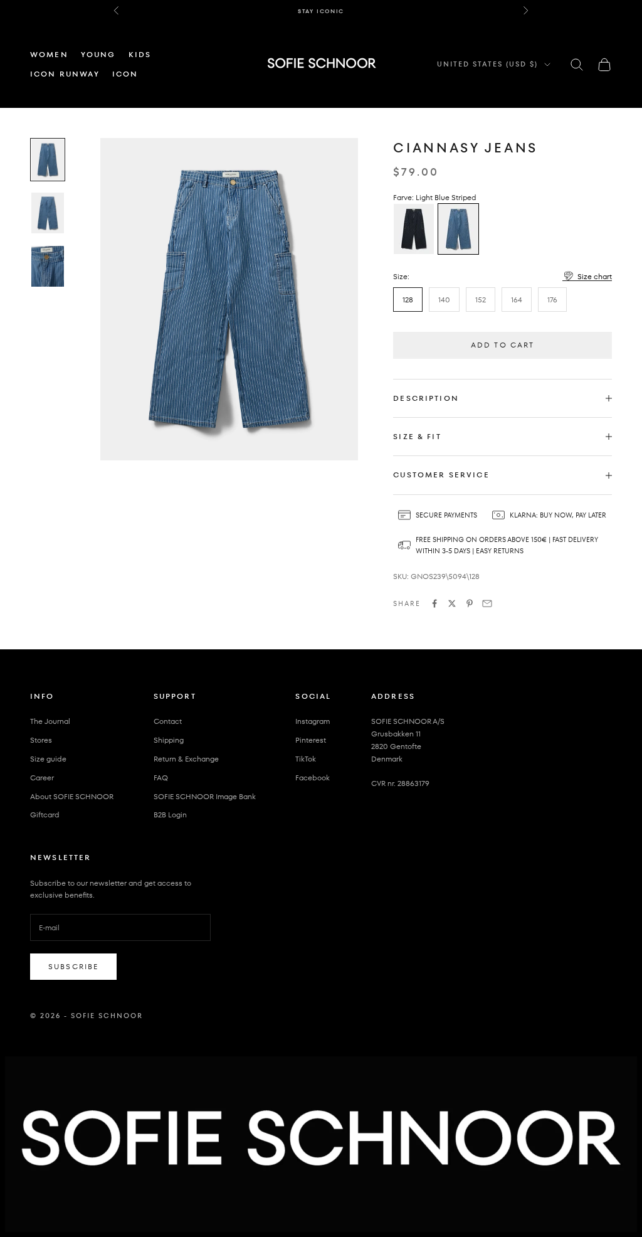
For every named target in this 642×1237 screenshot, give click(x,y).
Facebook (312, 777)
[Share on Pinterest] (470, 603)
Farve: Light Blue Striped (434, 197)
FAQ (161, 777)
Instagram (312, 721)
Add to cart (503, 344)
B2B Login (170, 814)
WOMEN (49, 54)
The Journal (50, 721)
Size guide (48, 758)
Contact (168, 721)
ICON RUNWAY (65, 73)
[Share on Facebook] (434, 603)
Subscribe (73, 966)
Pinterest (310, 740)
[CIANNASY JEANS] (413, 229)
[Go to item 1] (47, 159)
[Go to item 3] (47, 266)
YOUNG (98, 54)
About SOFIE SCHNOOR (71, 796)
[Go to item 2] (47, 213)
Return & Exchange (186, 758)
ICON (125, 73)
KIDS (140, 54)
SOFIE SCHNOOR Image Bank (205, 796)
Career (42, 777)
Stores (41, 740)
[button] (587, 276)
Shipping (169, 740)
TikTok (305, 758)
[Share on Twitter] (452, 603)
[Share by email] (487, 603)
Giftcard (45, 814)
